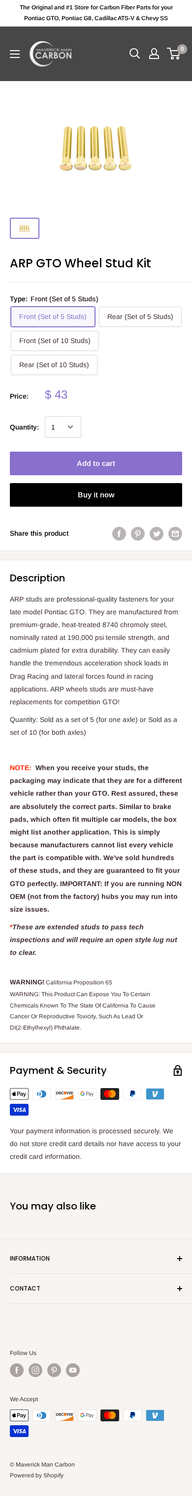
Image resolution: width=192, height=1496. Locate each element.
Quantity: (24, 427)
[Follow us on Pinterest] (54, 1370)
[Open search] (134, 53)
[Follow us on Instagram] (35, 1370)
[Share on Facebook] (119, 533)
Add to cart (96, 463)
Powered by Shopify (37, 1475)
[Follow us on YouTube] (73, 1370)
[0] (174, 53)
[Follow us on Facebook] (17, 1370)
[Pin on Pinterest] (138, 533)
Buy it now (96, 494)
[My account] (154, 53)
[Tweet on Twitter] (156, 533)
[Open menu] (15, 54)
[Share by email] (175, 533)
